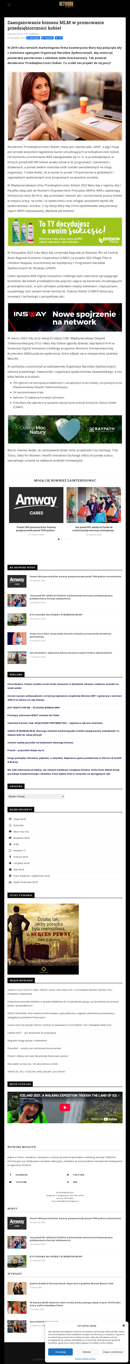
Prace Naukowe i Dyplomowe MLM (31, 875)
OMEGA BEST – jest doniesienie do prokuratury (31, 1032)
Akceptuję (60, 1352)
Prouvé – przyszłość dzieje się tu (25, 750)
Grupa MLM (19, 819)
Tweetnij (48, 38)
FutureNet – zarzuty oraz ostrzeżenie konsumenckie (34, 1048)
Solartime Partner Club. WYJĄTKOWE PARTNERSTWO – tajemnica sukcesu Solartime (55, 722)
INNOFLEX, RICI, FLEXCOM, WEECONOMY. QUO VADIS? (36, 1071)
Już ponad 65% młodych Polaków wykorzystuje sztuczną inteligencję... (93, 529)
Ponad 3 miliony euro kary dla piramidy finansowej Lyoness (37, 1055)
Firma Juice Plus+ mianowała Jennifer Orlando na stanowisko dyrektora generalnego (70, 635)
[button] (123, 1325)
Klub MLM (18, 869)
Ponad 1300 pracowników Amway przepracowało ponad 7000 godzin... (36, 529)
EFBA (16, 844)
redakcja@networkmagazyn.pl (68, 1201)
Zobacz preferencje (113, 1352)
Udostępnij (34, 38)
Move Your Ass (21, 831)
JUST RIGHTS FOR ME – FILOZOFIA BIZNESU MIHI (33, 707)
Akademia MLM (21, 837)
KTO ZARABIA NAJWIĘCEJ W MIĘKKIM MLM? (56, 614)
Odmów (87, 1352)
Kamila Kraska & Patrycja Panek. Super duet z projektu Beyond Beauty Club (71, 1283)
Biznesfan (18, 825)
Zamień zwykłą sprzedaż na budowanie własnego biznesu (40, 742)
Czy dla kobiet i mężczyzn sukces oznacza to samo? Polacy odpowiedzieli (71, 652)
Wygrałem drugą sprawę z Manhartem (27, 1040)
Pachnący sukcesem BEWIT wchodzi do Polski (33, 715)
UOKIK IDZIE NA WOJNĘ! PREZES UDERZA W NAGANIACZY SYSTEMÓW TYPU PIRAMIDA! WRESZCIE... (60, 1025)
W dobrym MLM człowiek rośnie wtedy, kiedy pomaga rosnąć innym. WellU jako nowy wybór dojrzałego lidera (75, 1304)
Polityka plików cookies (85, 1358)
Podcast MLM (20, 856)
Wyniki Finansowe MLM (25, 882)
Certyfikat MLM (21, 863)
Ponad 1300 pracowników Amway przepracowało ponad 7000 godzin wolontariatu (75, 576)
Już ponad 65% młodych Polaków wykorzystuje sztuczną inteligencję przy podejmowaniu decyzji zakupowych (71, 597)
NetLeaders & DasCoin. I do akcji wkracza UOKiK (32, 1063)
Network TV (19, 850)
